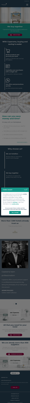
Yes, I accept (15, 212)
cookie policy (15, 204)
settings (15, 202)
